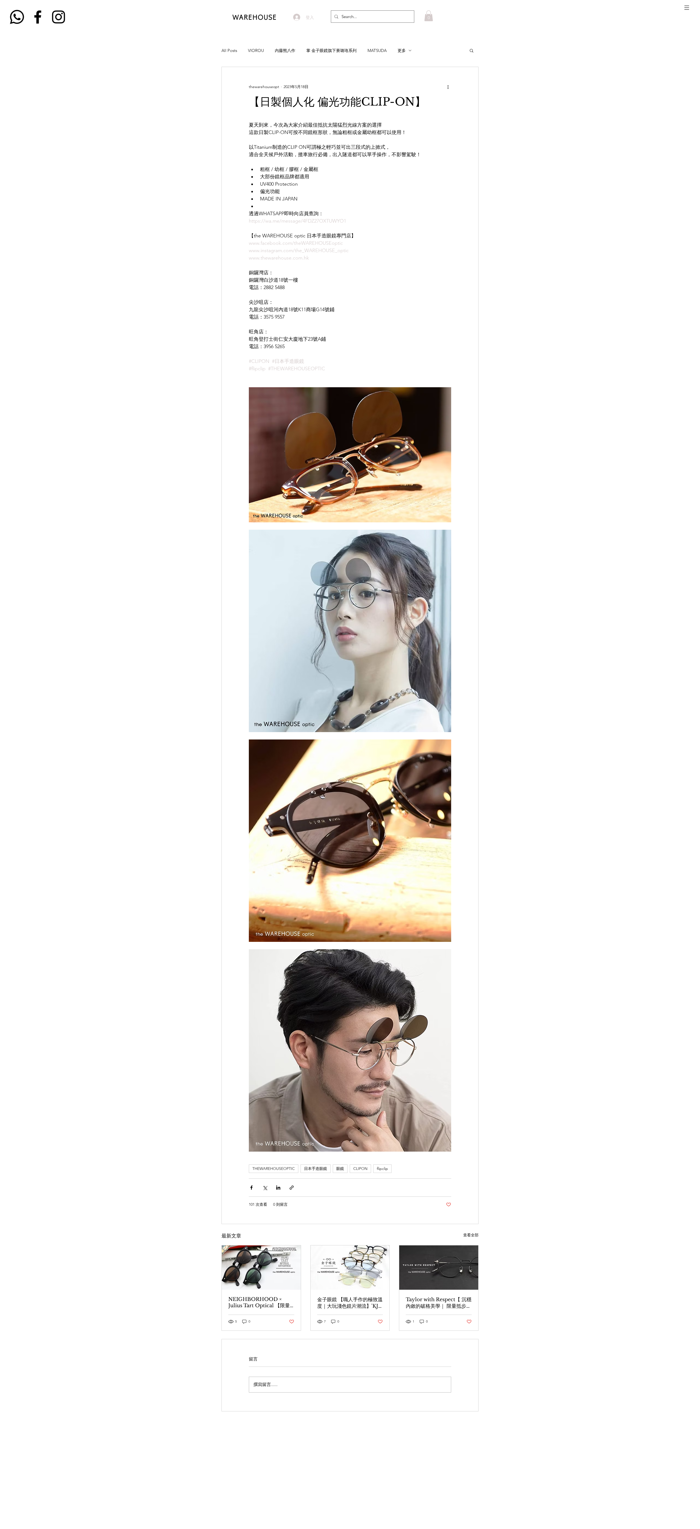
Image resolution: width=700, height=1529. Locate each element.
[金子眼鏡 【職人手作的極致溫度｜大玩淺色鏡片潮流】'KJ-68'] (350, 1267)
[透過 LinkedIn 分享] (278, 1187)
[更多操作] (448, 86)
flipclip (382, 1168)
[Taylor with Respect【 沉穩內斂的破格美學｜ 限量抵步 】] (438, 1267)
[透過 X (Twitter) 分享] (264, 1187)
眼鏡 (340, 1168)
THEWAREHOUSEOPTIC (273, 1168)
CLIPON (360, 1168)
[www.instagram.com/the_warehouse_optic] (58, 17)
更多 (402, 50)
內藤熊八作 (285, 50)
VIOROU (256, 50)
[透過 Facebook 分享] (251, 1187)
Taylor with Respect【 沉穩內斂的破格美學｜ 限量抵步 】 (438, 1303)
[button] (686, 7)
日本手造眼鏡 (315, 1168)
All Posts (229, 50)
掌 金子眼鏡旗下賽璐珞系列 (331, 50)
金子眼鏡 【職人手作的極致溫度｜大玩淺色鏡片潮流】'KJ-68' (350, 1303)
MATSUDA (377, 50)
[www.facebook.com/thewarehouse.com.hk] (37, 17)
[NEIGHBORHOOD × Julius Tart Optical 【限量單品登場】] (261, 1267)
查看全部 (471, 1235)
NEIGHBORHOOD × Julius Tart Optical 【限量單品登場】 (259, 1302)
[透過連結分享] (291, 1187)
